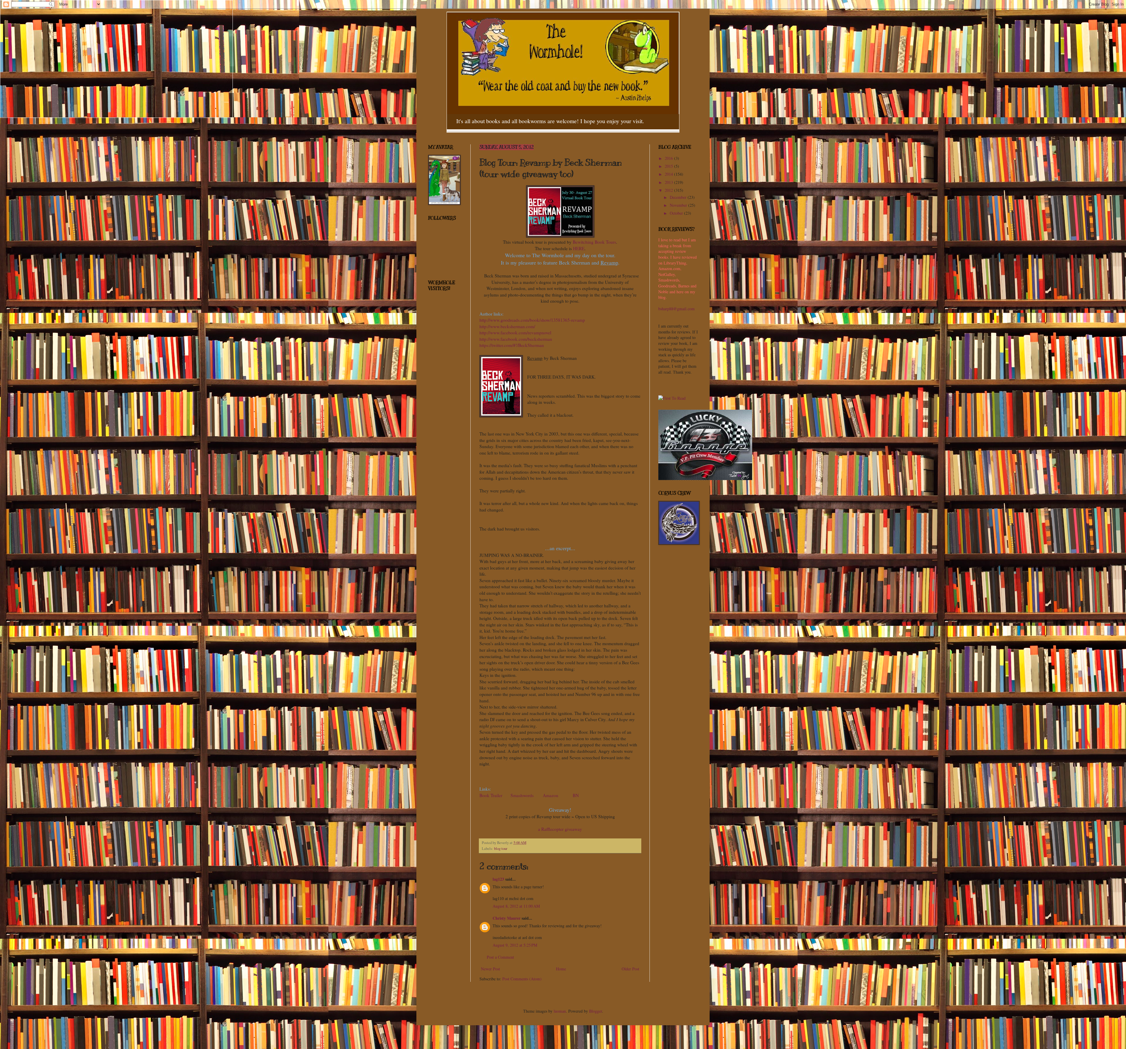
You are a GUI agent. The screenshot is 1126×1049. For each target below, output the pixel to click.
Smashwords (522, 795)
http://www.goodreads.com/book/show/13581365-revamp (532, 320)
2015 (669, 166)
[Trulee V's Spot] (705, 478)
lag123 (498, 879)
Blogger (595, 1011)
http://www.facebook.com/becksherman (515, 339)
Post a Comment (500, 957)
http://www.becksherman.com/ (507, 326)
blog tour (500, 848)
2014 (669, 174)
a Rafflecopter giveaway (560, 829)
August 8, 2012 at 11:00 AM (516, 906)
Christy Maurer (506, 918)
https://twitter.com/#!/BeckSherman (511, 345)
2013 (669, 182)
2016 (669, 158)
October (677, 213)
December (679, 197)
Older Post (630, 969)
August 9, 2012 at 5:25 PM (515, 945)
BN (576, 795)
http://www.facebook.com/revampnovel (515, 332)
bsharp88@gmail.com (676, 308)
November (679, 205)
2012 (669, 190)
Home (561, 969)
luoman (560, 1011)
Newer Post (490, 969)
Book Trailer (491, 795)
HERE (578, 248)
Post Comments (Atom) (522, 979)
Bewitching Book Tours (594, 242)
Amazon (550, 795)
